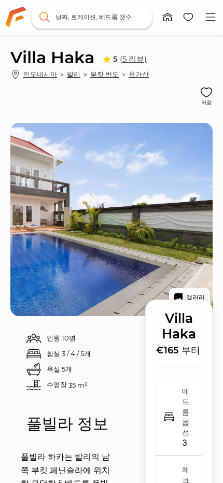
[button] (167, 17)
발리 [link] (73, 74)
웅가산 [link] (139, 74)
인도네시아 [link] (40, 74)
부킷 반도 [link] (104, 74)
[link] (16, 17)
